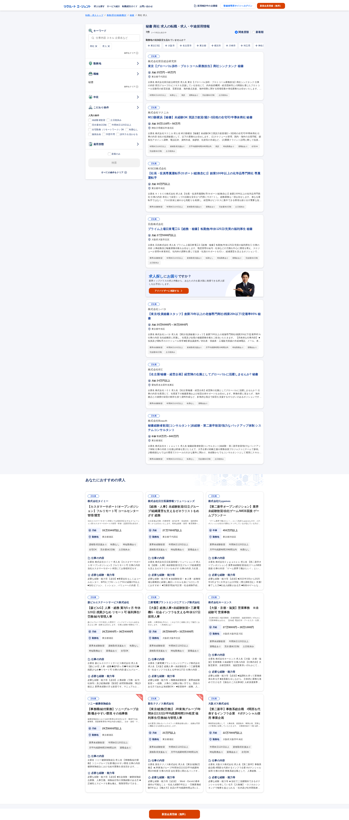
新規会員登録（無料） (271, 6)
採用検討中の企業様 (207, 6)
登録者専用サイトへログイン (237, 6)
